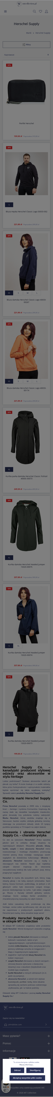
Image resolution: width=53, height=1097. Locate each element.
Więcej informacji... (26, 1065)
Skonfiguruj (35, 1070)
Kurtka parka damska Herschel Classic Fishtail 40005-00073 (26, 477)
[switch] (6, 1090)
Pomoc (7, 1043)
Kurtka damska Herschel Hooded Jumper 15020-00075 (26, 565)
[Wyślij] (46, 1024)
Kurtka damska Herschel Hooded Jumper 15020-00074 (26, 653)
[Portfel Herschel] (26, 91)
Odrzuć (17, 1070)
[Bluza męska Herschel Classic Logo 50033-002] (26, 173)
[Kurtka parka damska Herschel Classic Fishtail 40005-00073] (26, 438)
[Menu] (5, 11)
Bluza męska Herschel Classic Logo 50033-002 (26, 211)
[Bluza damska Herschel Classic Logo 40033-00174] (26, 350)
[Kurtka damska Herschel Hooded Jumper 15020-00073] (26, 703)
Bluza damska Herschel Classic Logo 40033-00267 (26, 301)
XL (9, 469)
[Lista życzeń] (40, 11)
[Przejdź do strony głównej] (26, 4)
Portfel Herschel (26, 123)
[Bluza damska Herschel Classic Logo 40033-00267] (26, 262)
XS (9, 293)
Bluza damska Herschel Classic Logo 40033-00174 (26, 389)
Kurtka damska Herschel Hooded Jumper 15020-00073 (26, 742)
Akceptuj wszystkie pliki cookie (27, 1078)
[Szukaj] (34, 11)
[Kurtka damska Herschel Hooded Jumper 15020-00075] (26, 526)
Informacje (9, 1050)
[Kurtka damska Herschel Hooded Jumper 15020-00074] (26, 614)
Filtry (28, 44)
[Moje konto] (46, 11)
